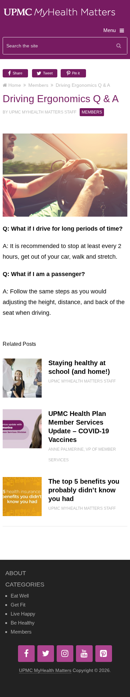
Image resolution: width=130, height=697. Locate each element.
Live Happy (23, 614)
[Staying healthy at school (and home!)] (22, 378)
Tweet (47, 73)
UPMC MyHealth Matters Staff (42, 112)
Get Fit (18, 605)
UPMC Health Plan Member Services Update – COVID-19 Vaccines (78, 426)
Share (17, 73)
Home (14, 85)
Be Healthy (23, 623)
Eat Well (20, 596)
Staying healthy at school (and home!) (79, 367)
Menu (109, 30)
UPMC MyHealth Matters (45, 670)
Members (38, 85)
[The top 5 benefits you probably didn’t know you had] (22, 496)
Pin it (75, 73)
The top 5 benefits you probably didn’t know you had (83, 490)
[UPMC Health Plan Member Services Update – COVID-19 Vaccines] (22, 428)
